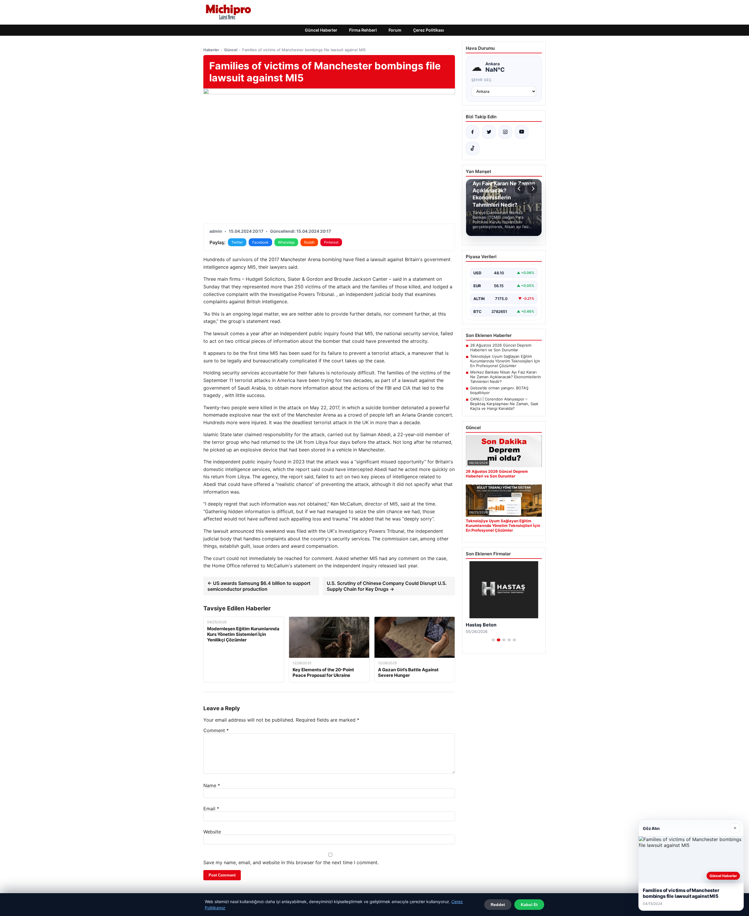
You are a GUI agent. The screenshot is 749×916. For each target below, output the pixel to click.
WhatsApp (286, 242)
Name (211, 785)
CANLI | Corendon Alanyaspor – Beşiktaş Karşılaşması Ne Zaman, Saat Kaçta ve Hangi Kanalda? (504, 404)
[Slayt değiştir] (493, 639)
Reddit (309, 242)
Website (212, 832)
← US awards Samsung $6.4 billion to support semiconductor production (258, 586)
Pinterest (331, 242)
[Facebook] (472, 132)
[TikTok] (472, 148)
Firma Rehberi (363, 30)
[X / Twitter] (489, 132)
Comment (216, 730)
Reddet (498, 904)
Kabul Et (529, 904)
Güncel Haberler (321, 30)
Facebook (260, 242)
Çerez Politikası (428, 30)
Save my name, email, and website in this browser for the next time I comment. (291, 862)
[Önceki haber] (520, 189)
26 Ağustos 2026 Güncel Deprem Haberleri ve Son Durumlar (500, 347)
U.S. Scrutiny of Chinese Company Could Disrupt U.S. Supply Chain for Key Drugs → (387, 586)
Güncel (230, 49)
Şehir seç (481, 80)
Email (211, 808)
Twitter (237, 242)
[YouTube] (521, 132)
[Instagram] (505, 132)
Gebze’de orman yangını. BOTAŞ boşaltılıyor (499, 390)
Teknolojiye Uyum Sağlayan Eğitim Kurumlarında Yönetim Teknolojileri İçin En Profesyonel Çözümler (505, 361)
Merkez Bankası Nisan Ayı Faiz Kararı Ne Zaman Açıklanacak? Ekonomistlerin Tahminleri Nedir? (505, 377)
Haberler (211, 49)
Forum (395, 30)
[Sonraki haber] (532, 189)
